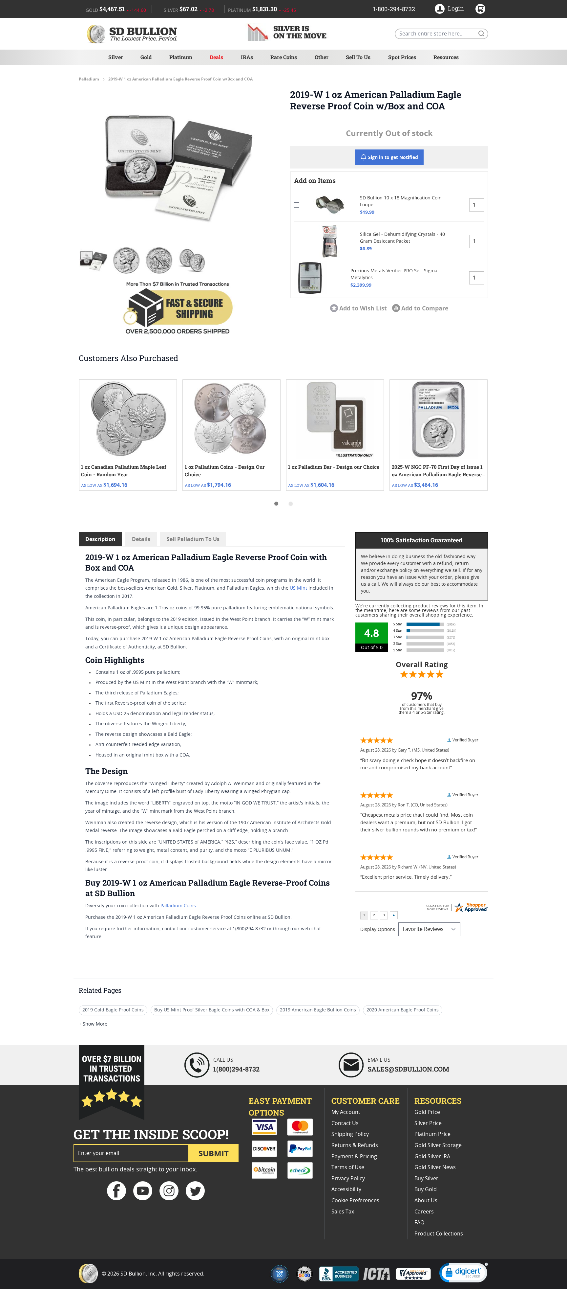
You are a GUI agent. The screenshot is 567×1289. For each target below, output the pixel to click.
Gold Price (427, 1112)
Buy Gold (425, 1189)
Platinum (180, 57)
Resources (446, 57)
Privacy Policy (348, 1178)
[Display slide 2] (291, 503)
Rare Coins (283, 57)
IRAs (247, 57)
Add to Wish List (363, 308)
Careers (424, 1211)
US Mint (298, 588)
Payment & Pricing (354, 1156)
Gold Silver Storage (438, 1145)
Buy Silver (426, 1178)
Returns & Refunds (354, 1145)
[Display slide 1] (276, 503)
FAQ (419, 1222)
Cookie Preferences (355, 1200)
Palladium (89, 79)
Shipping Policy (350, 1134)
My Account (345, 1112)
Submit (214, 1153)
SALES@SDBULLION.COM (408, 1069)
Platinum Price (432, 1134)
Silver (115, 57)
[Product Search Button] (481, 33)
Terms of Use (347, 1167)
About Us (425, 1200)
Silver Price (428, 1123)
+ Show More (93, 1024)
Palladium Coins (178, 906)
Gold (146, 57)
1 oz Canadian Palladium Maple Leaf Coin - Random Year (123, 471)
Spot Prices (402, 57)
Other (321, 57)
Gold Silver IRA (432, 1156)
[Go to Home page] (133, 33)
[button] (178, 167)
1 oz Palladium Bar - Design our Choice (333, 467)
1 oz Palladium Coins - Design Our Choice (225, 471)
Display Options (377, 929)
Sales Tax (342, 1211)
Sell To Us (358, 57)
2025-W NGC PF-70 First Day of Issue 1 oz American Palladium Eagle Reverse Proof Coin (437, 471)
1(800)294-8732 (236, 1069)
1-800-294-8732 (394, 9)
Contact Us (345, 1123)
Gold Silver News (435, 1167)
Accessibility (346, 1189)
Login (456, 8)
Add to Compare (425, 308)
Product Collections (438, 1233)
